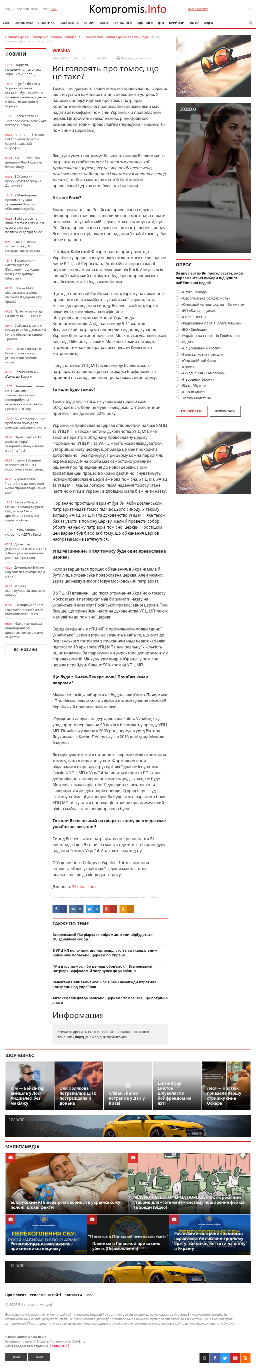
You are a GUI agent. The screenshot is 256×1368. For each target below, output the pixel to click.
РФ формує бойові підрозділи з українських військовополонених (24, 609)
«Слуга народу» (194, 292)
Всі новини (25, 649)
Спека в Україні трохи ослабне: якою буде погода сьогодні (25, 120)
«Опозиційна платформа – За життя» (212, 304)
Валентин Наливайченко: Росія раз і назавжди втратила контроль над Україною (104, 984)
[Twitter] (225, 1358)
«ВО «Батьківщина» (197, 310)
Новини (15, 54)
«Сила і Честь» (193, 316)
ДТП (161, 23)
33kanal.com (84, 886)
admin (87, 58)
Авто (104, 23)
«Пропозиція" (192, 391)
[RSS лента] (245, 1358)
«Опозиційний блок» (198, 360)
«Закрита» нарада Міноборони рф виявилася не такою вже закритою (24, 630)
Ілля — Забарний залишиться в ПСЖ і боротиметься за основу (24, 464)
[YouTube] (235, 1358)
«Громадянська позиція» (202, 354)
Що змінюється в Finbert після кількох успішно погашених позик (23, 355)
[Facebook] (215, 1358)
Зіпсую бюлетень (195, 398)
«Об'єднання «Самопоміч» (203, 373)
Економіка (23, 23)
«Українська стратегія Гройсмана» (210, 335)
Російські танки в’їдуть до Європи (21, 374)
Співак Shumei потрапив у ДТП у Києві (23, 532)
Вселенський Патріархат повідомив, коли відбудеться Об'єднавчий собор (102, 937)
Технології (122, 23)
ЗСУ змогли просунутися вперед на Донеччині (23, 181)
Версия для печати (135, 58)
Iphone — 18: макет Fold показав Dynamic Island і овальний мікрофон (24, 141)
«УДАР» (187, 341)
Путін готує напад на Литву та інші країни (23, 313)
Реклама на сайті (45, 1294)
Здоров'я (145, 23)
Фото (194, 23)
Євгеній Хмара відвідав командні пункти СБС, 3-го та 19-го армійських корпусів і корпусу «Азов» (24, 511)
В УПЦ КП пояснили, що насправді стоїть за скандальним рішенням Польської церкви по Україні (105, 952)
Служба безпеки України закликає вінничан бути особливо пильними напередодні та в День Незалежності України (25, 94)
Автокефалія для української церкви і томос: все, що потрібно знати (110, 1000)
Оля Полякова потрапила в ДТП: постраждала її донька (22, 246)
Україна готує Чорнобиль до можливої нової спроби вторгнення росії (25, 486)
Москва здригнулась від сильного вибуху (25, 590)
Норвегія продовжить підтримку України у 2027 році (23, 69)
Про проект (15, 1294)
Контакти (73, 1294)
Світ (6, 23)
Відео (208, 23)
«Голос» (187, 366)
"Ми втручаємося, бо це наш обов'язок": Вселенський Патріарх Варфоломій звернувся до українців (102, 968)
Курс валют (198, 8)
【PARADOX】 (59, 1346)
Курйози (176, 23)
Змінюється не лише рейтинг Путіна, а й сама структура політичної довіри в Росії (24, 225)
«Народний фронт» (197, 379)
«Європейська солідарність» (205, 298)
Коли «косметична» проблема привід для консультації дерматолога (25, 423)
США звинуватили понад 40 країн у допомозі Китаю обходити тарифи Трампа (25, 332)
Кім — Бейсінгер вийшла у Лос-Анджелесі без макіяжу (24, 162)
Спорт (89, 23)
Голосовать (191, 411)
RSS (89, 1294)
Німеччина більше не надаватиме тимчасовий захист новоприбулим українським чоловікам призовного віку (24, 397)
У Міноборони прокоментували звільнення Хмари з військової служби (21, 202)
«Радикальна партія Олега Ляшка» (210, 323)
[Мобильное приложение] (205, 1358)
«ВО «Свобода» (193, 329)
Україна (61, 50)
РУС (53, 8)
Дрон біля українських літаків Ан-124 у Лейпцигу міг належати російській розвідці (25, 551)
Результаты (225, 411)
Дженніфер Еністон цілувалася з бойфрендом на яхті (25, 572)
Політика (46, 23)
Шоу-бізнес (69, 23)
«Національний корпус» (201, 348)
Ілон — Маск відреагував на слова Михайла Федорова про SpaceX (23, 295)
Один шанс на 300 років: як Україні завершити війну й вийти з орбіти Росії (24, 444)
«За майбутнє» (193, 385)
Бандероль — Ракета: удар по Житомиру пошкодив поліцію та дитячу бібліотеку (22, 269)
